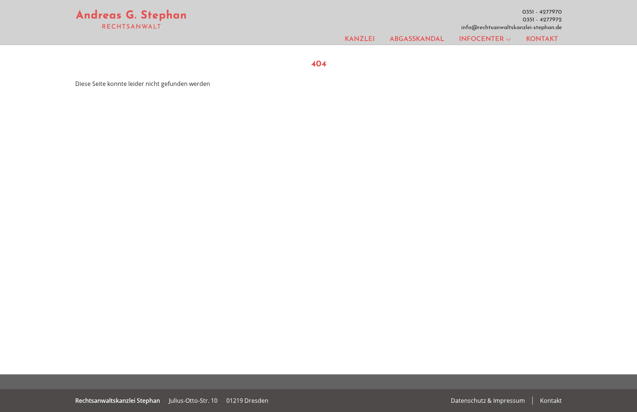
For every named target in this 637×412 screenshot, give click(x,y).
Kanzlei (360, 39)
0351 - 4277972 (542, 20)
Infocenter (481, 39)
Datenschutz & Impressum (488, 401)
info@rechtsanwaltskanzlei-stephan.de (511, 28)
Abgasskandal (417, 39)
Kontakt (542, 39)
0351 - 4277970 (542, 12)
